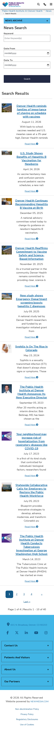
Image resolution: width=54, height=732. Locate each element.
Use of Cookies (27, 724)
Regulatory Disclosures (27, 719)
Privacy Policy (27, 714)
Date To (8, 60)
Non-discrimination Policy (27, 709)
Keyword (8, 33)
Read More (30, 143)
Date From (9, 48)
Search (27, 78)
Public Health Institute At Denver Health (22, 10)
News (49, 10)
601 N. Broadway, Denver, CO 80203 (28, 624)
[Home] (13, 4)
